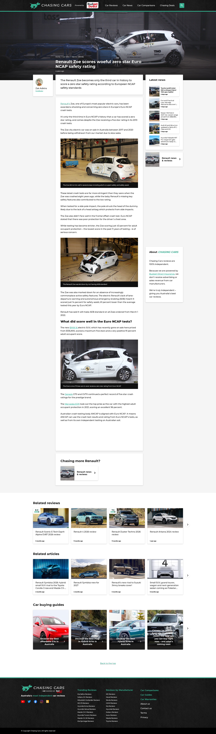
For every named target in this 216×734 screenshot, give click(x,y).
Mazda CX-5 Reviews (85, 712)
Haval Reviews (111, 697)
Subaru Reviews (112, 712)
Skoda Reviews (111, 700)
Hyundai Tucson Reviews (87, 715)
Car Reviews (111, 5)
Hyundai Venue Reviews (87, 709)
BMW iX (74, 327)
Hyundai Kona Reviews (86, 706)
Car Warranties (148, 699)
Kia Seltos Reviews (84, 694)
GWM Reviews (111, 703)
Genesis (69, 394)
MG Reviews (110, 694)
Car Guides (146, 695)
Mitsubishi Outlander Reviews (89, 700)
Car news (66, 57)
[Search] (182, 5)
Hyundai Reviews (112, 709)
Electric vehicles (78, 57)
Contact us (146, 708)
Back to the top (108, 663)
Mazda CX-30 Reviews (86, 718)
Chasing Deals (167, 5)
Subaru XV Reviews (85, 697)
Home (58, 57)
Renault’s (65, 104)
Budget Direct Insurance (161, 274)
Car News (127, 5)
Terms (143, 713)
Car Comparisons (146, 5)
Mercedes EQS (72, 404)
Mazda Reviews (112, 718)
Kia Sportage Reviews (86, 721)
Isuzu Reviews (111, 715)
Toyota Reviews (112, 721)
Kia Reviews (110, 706)
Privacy (144, 717)
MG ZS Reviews (83, 703)
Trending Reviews (87, 690)
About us (145, 704)
